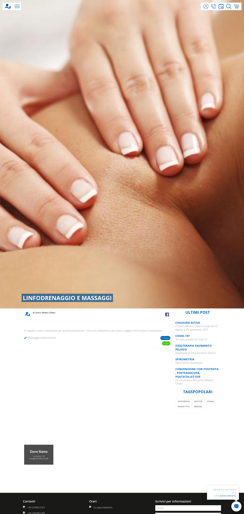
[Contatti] (213, 6)
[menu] (17, 6)
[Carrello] (236, 6)
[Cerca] (228, 6)
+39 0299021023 (36, 507)
